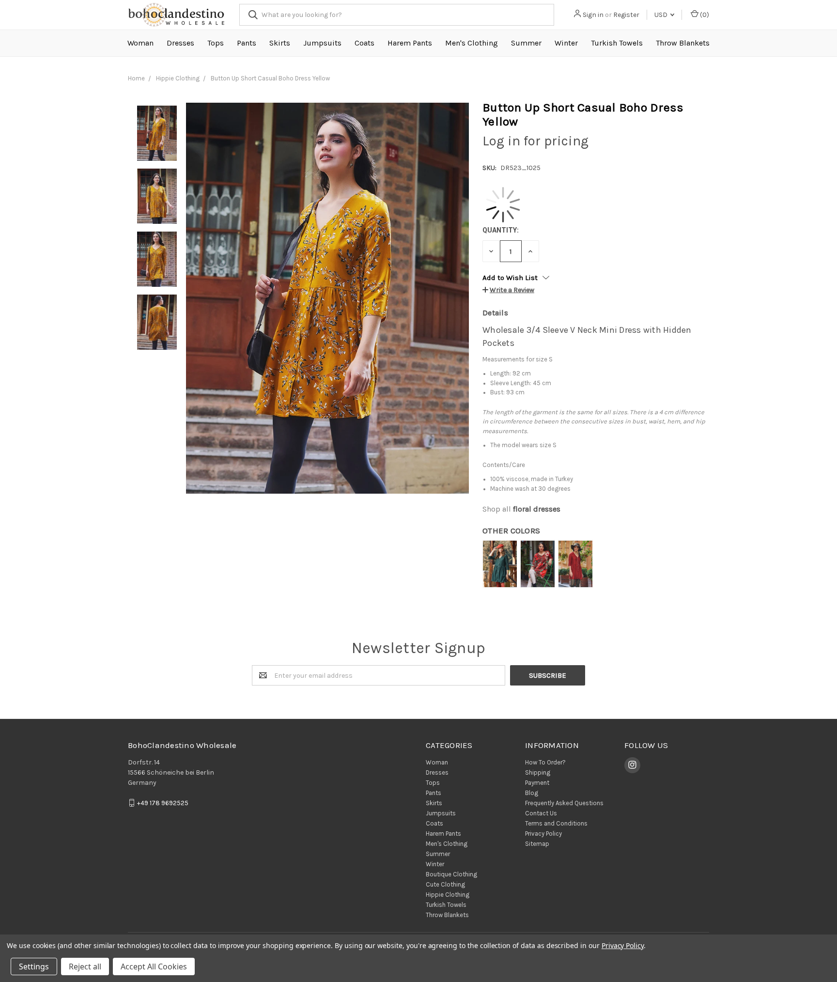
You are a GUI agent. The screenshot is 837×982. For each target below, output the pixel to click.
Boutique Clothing (451, 874)
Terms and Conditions (556, 823)
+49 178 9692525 (162, 803)
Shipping (537, 772)
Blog (531, 792)
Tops (215, 42)
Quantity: (500, 230)
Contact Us (541, 813)
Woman (140, 42)
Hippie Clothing (447, 894)
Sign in (593, 15)
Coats (364, 42)
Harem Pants (410, 42)
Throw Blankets (683, 42)
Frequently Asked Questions (564, 803)
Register (626, 15)
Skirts (279, 42)
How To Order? (545, 762)
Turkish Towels (617, 42)
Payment (537, 782)
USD (661, 15)
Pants (246, 42)
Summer (526, 42)
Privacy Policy (543, 833)
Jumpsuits (322, 42)
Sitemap (537, 843)
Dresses (180, 42)
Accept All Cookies (154, 966)
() (703, 15)
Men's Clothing (471, 42)
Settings (34, 966)
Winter (566, 42)
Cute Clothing (445, 884)
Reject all (85, 966)
